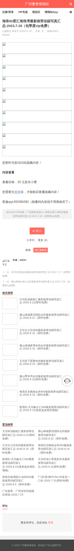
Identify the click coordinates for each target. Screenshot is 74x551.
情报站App (51, 11)
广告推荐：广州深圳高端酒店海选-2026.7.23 (18, 492)
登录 (17, 192)
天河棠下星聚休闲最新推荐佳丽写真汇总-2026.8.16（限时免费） (42, 362)
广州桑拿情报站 (37, 4)
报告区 (36, 11)
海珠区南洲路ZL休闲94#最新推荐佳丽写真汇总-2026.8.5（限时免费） (18, 480)
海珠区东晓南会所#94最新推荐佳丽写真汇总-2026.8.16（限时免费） (44, 393)
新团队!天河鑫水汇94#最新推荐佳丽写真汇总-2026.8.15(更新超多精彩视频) (44, 409)
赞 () (39, 231)
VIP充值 (23, 11)
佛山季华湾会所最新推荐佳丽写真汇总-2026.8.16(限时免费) (40, 378)
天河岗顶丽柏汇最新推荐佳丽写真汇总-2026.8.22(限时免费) (40, 301)
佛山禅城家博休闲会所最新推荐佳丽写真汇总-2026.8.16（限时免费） (44, 347)
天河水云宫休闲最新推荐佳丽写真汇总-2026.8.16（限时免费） (40, 332)
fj (42, 31)
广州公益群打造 (53, 545)
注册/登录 (8, 11)
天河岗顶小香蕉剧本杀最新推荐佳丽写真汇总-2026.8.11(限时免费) (54, 463)
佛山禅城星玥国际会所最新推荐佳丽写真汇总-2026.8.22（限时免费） (44, 316)
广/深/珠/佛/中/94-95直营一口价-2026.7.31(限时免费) (54, 478)
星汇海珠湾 (40, 250)
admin (23, 260)
